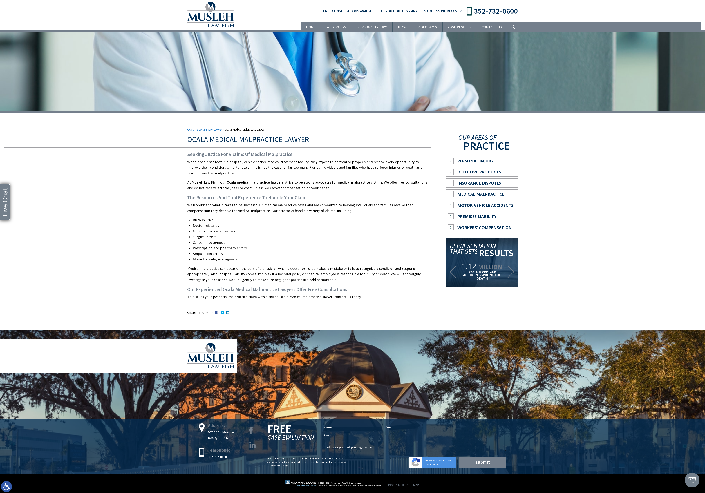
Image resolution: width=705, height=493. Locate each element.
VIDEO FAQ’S (427, 27)
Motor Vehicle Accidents (485, 205)
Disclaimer (396, 485)
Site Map (413, 485)
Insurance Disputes (479, 183)
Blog (402, 27)
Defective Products (479, 172)
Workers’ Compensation (484, 227)
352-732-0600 (496, 11)
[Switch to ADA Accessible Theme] (6, 486)
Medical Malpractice (480, 194)
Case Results (459, 27)
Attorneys (336, 27)
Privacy (428, 464)
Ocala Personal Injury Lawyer (204, 129)
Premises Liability (477, 216)
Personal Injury (372, 27)
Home (311, 27)
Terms (435, 464)
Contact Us (492, 27)
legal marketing (346, 485)
